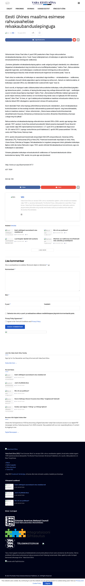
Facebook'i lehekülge (18, 474)
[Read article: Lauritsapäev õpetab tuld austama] (9, 241)
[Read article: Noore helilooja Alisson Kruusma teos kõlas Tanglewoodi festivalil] (9, 401)
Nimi (7, 295)
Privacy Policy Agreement (14, 318)
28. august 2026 (19, 234)
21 (27, 241)
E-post (8, 304)
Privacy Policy (36, 321)
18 (27, 234)
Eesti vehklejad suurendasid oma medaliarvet (30, 375)
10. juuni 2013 (22, 33)
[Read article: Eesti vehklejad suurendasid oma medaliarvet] (9, 232)
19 (66, 232)
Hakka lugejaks (11, 465)
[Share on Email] (74, 39)
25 (66, 243)
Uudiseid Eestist (44, 9)
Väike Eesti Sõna (59, 9)
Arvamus (30, 9)
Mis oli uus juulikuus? (60, 230)
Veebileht (47, 304)
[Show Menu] (79, 3)
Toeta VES (9, 469)
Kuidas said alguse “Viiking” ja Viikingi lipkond (31, 407)
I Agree (47, 583)
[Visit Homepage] (44, 3)
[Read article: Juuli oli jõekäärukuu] (9, 385)
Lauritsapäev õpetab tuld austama (26, 239)
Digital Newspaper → (12, 432)
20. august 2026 (19, 241)
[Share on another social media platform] (78, 39)
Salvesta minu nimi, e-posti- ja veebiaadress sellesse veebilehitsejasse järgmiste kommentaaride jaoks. (41, 313)
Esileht (9, 9)
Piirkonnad (20, 9)
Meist (8, 463)
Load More (42, 250)
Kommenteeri (10, 269)
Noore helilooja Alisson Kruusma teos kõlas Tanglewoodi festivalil (37, 399)
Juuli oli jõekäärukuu (22, 383)
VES (13, 33)
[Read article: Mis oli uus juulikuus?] (48, 232)
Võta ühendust (11, 467)
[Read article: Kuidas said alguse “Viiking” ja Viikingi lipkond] (9, 409)
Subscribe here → (11, 363)
